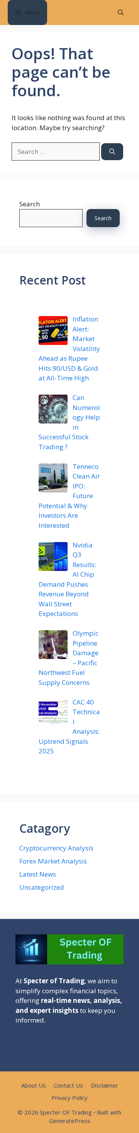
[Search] (112, 152)
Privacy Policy (69, 1097)
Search (29, 203)
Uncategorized (41, 887)
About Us (33, 1085)
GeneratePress (69, 1121)
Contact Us (68, 1085)
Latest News (37, 874)
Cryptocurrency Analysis (56, 847)
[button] (120, 12)
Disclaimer (104, 1085)
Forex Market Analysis (53, 861)
